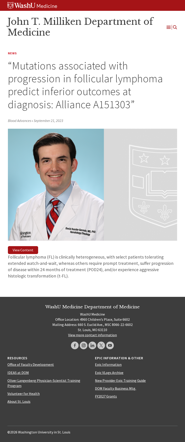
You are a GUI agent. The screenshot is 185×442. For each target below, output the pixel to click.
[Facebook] (75, 345)
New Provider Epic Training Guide (120, 380)
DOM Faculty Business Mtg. (115, 388)
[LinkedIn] (92, 345)
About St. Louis (18, 401)
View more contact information (92, 335)
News (12, 53)
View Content (23, 250)
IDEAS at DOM (18, 372)
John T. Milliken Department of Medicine (80, 27)
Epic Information (108, 364)
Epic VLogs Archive (109, 372)
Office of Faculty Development (30, 364)
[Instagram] (84, 345)
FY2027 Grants (106, 396)
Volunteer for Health (23, 393)
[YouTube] (110, 345)
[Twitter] (101, 345)
